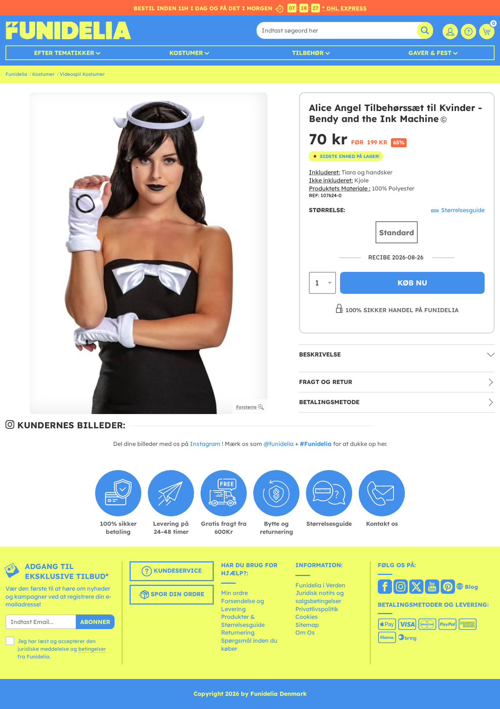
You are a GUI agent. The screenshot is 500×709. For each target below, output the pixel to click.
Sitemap (307, 624)
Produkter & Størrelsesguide (243, 620)
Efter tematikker (64, 53)
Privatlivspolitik (316, 609)
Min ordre (234, 593)
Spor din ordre (176, 594)
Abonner (95, 621)
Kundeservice (177, 570)
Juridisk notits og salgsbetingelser (319, 597)
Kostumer (186, 53)
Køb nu (412, 282)
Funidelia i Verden (320, 585)
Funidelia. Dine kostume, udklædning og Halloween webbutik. (68, 30)
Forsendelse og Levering (242, 605)
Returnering (237, 632)
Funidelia (16, 74)
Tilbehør (308, 53)
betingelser (92, 649)
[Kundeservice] (468, 31)
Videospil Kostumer (82, 74)
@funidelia (279, 443)
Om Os (305, 632)
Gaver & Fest (429, 53)
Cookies (306, 616)
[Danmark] (385, 587)
